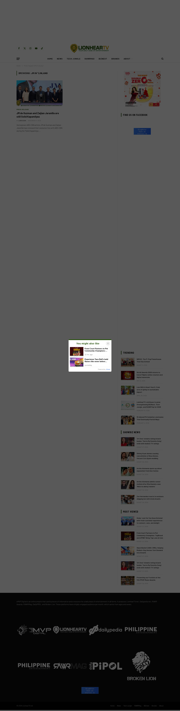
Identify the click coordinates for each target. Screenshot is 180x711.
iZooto (108, 369)
